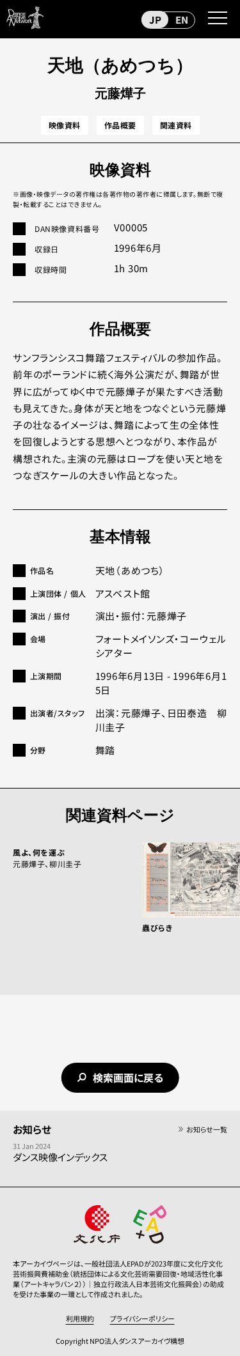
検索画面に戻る (128, 1077)
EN (181, 19)
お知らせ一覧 (206, 1129)
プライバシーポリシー (142, 1318)
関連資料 (176, 124)
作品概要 (120, 124)
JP (155, 19)
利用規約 (80, 1318)
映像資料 (65, 124)
